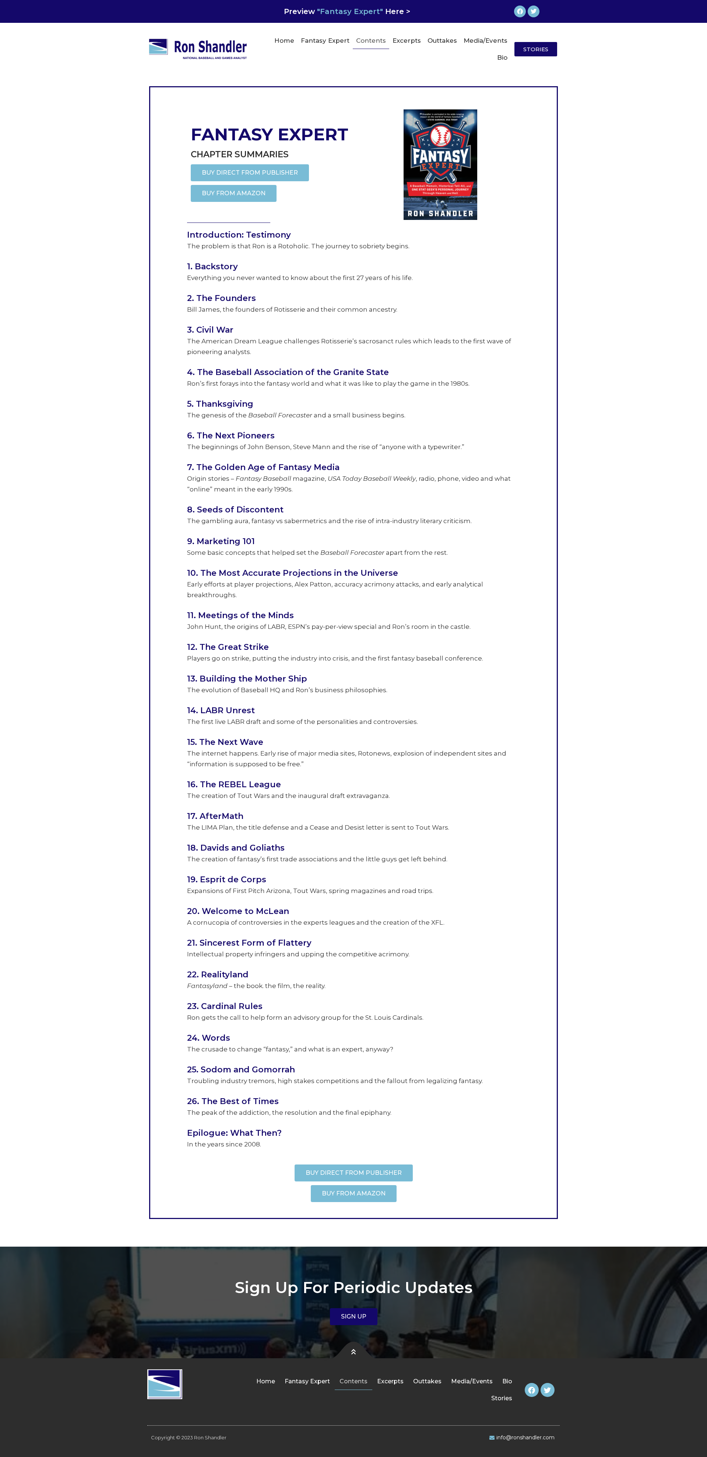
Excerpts (407, 40)
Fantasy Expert (325, 40)
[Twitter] (533, 11)
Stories (501, 1398)
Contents (371, 40)
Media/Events (485, 40)
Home (284, 40)
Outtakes (442, 40)
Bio (502, 57)
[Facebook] (520, 11)
